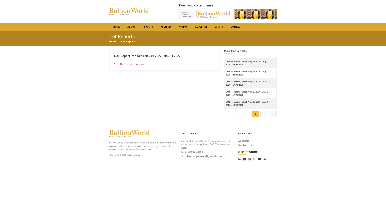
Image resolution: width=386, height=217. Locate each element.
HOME (116, 26)
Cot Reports (128, 41)
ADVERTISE (201, 26)
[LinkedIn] (265, 159)
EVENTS (219, 26)
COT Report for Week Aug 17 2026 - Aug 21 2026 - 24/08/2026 (248, 63)
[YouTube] (259, 159)
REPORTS (148, 26)
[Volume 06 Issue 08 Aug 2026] (227, 14)
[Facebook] (244, 159)
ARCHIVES (166, 26)
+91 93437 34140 (193, 152)
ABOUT (131, 26)
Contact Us (245, 145)
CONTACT (236, 26)
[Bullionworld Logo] (129, 133)
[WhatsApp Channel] (239, 159)
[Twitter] (254, 159)
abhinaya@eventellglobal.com (203, 156)
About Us (243, 141)
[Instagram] (249, 159)
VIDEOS (183, 26)
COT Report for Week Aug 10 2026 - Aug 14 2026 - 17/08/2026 (248, 83)
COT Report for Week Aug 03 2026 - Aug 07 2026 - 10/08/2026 (248, 103)
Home (112, 41)
